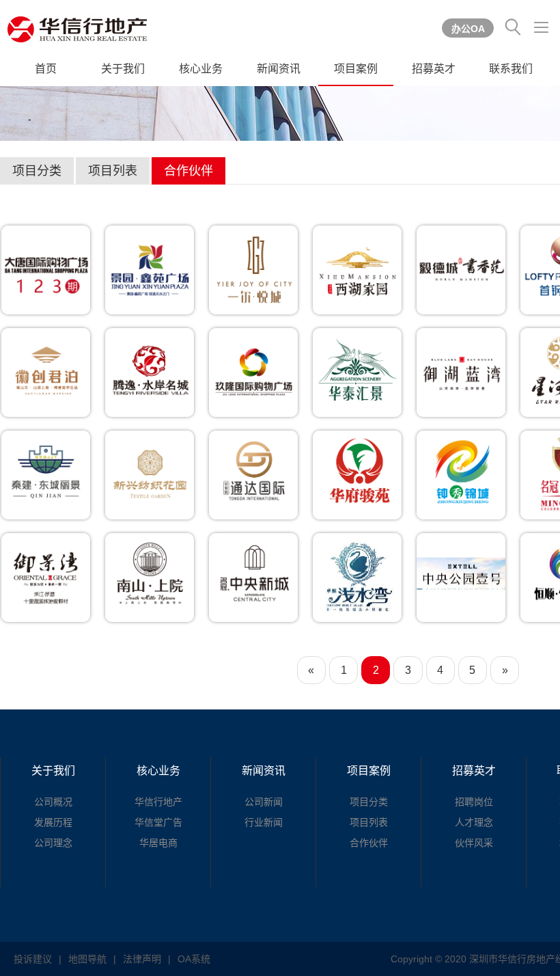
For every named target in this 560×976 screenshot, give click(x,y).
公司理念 (53, 842)
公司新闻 (263, 801)
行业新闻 (263, 822)
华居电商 (158, 842)
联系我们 (511, 68)
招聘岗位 (474, 801)
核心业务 (201, 68)
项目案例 (356, 68)
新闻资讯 (278, 68)
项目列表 (112, 171)
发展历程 (53, 822)
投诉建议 (33, 958)
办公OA (468, 28)
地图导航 (87, 958)
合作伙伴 (188, 171)
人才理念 (474, 822)
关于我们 (123, 68)
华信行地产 (158, 801)
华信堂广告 (158, 822)
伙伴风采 (474, 842)
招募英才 (434, 68)
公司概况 (53, 801)
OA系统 (194, 958)
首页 (46, 68)
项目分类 (36, 171)
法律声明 (142, 958)
